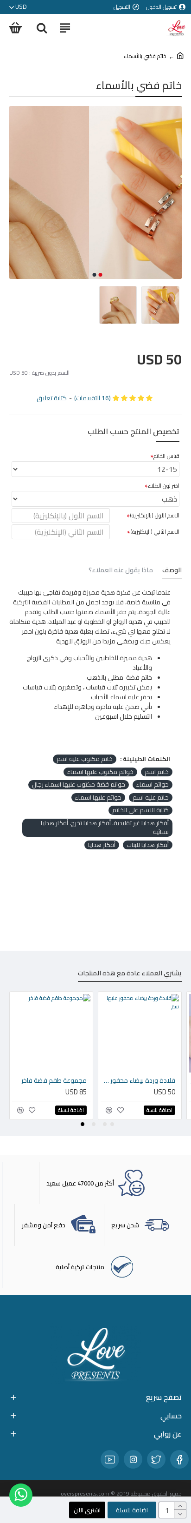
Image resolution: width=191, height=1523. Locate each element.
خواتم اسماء (152, 784)
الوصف (172, 571)
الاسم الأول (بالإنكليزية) (154, 515)
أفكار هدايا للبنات (148, 845)
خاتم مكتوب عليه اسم (85, 759)
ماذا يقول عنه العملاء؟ (121, 571)
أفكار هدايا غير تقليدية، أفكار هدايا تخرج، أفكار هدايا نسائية (105, 828)
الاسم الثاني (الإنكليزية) (154, 531)
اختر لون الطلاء (163, 485)
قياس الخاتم (166, 455)
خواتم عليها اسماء (98, 797)
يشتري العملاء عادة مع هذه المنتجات (130, 974)
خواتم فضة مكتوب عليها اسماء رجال (78, 784)
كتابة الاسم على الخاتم (140, 810)
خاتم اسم (157, 772)
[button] (100, 275)
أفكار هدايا (101, 845)
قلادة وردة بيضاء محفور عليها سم (138, 1080)
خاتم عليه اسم (151, 797)
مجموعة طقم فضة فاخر (54, 1080)
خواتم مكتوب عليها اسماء (100, 772)
